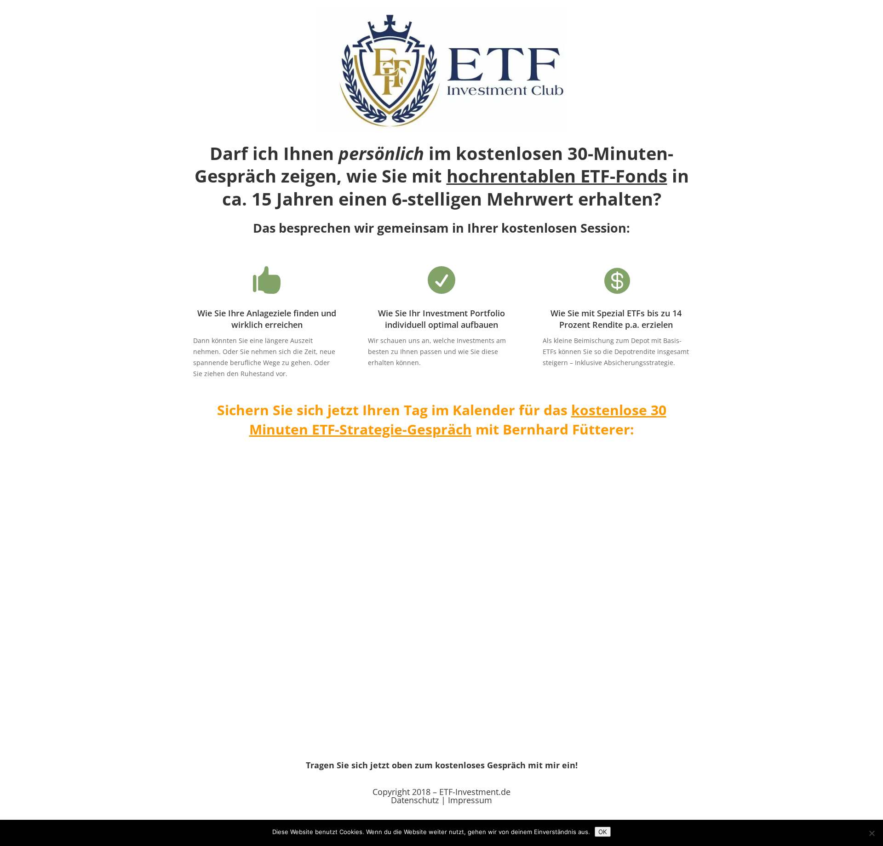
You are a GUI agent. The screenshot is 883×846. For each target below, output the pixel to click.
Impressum (470, 800)
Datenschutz (415, 800)
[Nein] (871, 833)
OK (602, 831)
